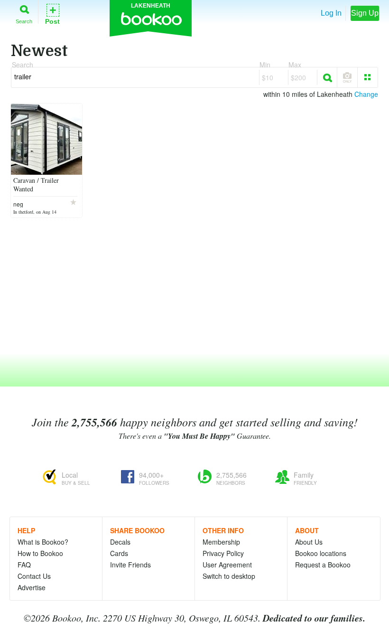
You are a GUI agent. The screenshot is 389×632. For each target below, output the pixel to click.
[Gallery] (368, 77)
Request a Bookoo (323, 564)
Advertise (32, 587)
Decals (120, 542)
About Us (309, 542)
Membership (221, 542)
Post (52, 13)
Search (24, 21)
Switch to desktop (229, 576)
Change (366, 94)
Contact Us (34, 576)
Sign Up (365, 13)
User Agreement (227, 564)
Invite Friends (130, 564)
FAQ (24, 564)
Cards (119, 553)
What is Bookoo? (43, 542)
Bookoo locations (320, 553)
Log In (331, 13)
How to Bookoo (40, 553)
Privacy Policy (223, 553)
